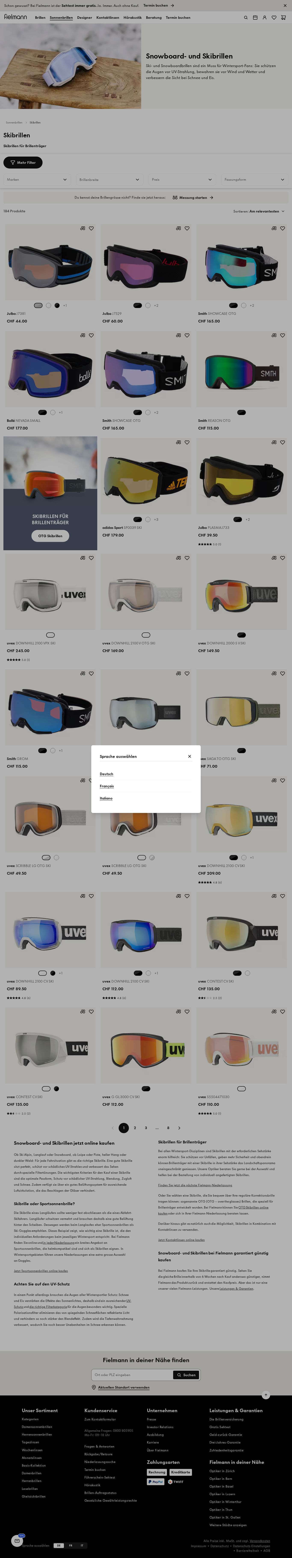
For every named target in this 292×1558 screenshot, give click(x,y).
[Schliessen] (189, 756)
